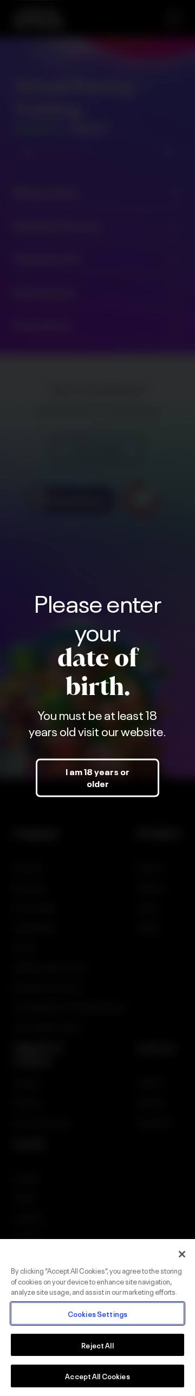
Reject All (97, 1345)
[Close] (182, 1254)
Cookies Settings (97, 1313)
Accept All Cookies (97, 1376)
